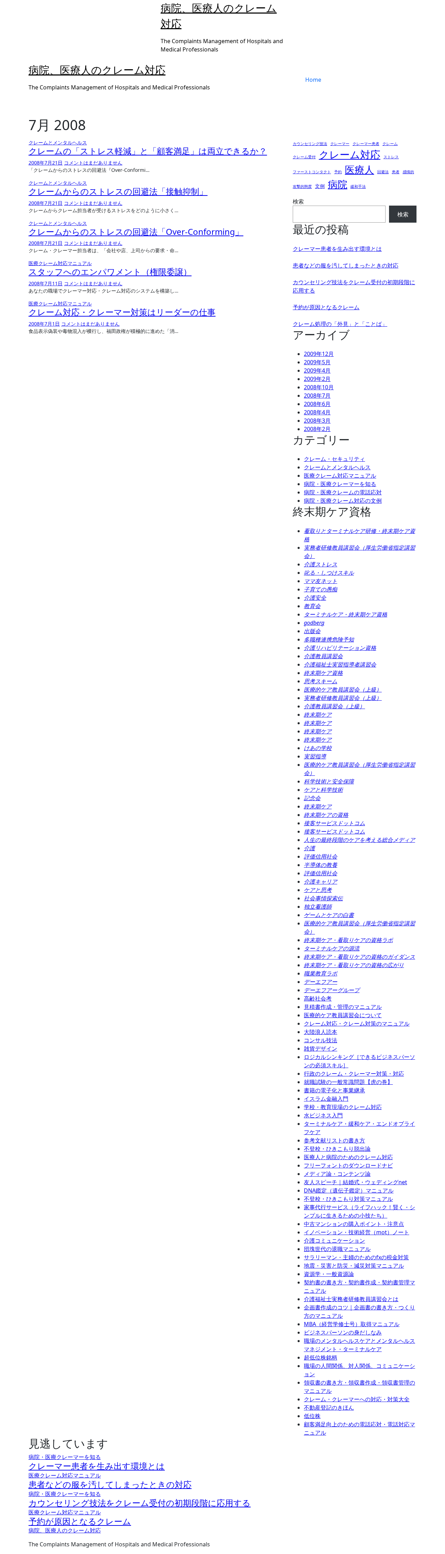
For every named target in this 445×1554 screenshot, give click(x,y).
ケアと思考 (318, 890)
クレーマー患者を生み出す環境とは (337, 249)
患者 (395, 171)
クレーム (390, 143)
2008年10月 (319, 387)
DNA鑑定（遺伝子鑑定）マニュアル (349, 1190)
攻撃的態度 (302, 186)
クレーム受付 (304, 156)
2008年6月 (317, 404)
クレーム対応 (349, 154)
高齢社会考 (318, 998)
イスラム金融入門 (326, 1098)
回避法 (383, 171)
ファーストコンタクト (312, 171)
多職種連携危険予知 (329, 639)
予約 (338, 171)
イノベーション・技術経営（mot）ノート (356, 1232)
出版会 (312, 631)
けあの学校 (318, 748)
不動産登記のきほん (329, 1407)
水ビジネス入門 (323, 1115)
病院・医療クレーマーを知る (340, 484)
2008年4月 (317, 412)
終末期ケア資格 (323, 673)
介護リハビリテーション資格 (340, 648)
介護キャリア (320, 881)
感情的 (408, 171)
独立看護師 (318, 906)
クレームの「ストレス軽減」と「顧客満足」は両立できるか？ (148, 151)
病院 (337, 184)
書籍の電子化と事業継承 (334, 1090)
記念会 (312, 798)
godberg (314, 623)
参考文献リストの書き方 (334, 1140)
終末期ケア (318, 714)
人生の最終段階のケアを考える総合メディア (359, 840)
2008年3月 (317, 420)
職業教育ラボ (320, 973)
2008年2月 (317, 429)
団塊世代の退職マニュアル (337, 1249)
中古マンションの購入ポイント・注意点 (354, 1224)
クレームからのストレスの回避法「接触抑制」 (118, 191)
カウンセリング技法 (310, 143)
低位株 (312, 1416)
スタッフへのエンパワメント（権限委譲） (110, 271)
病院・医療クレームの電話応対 (343, 492)
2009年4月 (317, 370)
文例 (320, 186)
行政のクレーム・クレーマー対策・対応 (354, 1073)
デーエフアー (320, 982)
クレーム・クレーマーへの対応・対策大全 (357, 1399)
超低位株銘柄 (320, 1357)
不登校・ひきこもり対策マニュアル (348, 1199)
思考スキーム (320, 681)
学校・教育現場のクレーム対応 (343, 1107)
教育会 (312, 606)
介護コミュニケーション (334, 1240)
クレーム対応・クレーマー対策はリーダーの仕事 (122, 312)
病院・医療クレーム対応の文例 (343, 500)
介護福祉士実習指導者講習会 (340, 664)
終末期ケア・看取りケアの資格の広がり (354, 965)
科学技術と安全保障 (329, 781)
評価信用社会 (320, 856)
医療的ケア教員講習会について (343, 1015)
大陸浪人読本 (320, 1032)
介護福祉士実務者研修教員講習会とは (351, 1299)
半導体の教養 (320, 865)
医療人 (359, 169)
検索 (298, 201)
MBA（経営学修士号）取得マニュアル (351, 1324)
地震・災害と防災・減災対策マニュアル (354, 1265)
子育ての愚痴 (320, 589)
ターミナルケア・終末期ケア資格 (345, 614)
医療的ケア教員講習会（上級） (343, 689)
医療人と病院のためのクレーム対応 (348, 1157)
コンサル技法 (320, 1040)
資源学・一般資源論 (329, 1274)
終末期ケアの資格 (326, 815)
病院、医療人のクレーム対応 (97, 70)
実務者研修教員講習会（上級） (343, 698)
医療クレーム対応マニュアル (60, 263)
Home (313, 79)
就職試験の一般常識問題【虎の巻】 (348, 1082)
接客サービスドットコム (334, 823)
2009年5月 (317, 362)
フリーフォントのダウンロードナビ (348, 1165)
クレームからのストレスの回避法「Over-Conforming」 (136, 231)
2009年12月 (319, 354)
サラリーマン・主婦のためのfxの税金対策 (356, 1257)
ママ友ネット (320, 581)
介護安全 (315, 597)
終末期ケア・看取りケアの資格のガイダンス (359, 957)
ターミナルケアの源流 (331, 948)
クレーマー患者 (366, 143)
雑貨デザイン (320, 1048)
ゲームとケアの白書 (329, 915)
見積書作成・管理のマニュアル (343, 1007)
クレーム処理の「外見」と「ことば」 (340, 324)
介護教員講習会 (323, 656)
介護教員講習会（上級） (334, 706)
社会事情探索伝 (323, 898)
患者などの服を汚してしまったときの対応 (345, 265)
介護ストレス (320, 564)
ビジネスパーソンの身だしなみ (343, 1332)
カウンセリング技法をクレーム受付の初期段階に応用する (140, 1502)
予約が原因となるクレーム (326, 307)
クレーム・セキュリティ (334, 459)
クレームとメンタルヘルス (58, 142)
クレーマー (339, 143)
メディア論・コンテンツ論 (337, 1174)
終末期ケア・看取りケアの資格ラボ (348, 940)
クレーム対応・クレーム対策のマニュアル (357, 1023)
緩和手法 (358, 186)
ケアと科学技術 (323, 790)
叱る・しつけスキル (329, 572)
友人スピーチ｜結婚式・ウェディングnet (355, 1182)
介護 (309, 848)
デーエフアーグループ (331, 990)
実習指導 (315, 756)
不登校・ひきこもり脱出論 (337, 1149)
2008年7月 (317, 395)
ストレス (391, 156)
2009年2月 (317, 379)
